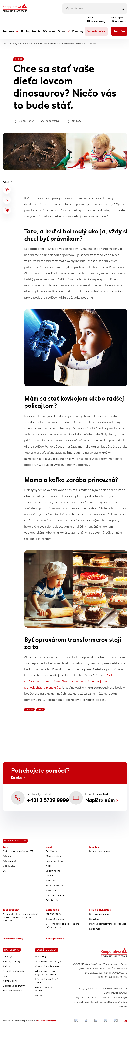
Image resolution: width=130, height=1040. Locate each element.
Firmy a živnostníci (100, 909)
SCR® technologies (46, 1020)
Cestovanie (52, 909)
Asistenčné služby (13, 938)
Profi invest (51, 851)
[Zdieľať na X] (7, 200)
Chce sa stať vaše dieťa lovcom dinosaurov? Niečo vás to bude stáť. (66, 43)
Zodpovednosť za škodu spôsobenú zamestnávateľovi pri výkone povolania (20, 917)
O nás (61, 31)
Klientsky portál (10, 981)
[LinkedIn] (96, 1021)
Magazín (17, 43)
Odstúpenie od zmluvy (14, 986)
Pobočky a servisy (11, 961)
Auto (5, 847)
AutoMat (7, 856)
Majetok (94, 847)
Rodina (28, 43)
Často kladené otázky (13, 971)
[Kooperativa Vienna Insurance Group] (15, 8)
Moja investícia (53, 856)
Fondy (6, 976)
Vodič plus (51, 890)
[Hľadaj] (122, 8)
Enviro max (94, 929)
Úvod (5, 43)
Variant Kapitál (53, 871)
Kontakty (77, 31)
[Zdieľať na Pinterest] (7, 210)
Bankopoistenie (30, 31)
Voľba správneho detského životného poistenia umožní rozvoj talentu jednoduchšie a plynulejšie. (69, 681)
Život (49, 847)
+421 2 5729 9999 (48, 800)
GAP (5, 871)
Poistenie (8, 31)
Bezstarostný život (55, 861)
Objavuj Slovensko (55, 919)
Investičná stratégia (12, 990)
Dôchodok (49, 31)
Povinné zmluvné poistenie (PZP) (18, 851)
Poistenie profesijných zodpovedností (107, 924)
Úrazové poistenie (55, 895)
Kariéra (6, 966)
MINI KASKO (9, 866)
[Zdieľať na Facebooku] (7, 189)
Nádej (49, 866)
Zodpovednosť (11, 909)
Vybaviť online (96, 31)
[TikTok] (116, 1021)
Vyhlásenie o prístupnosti (47, 966)
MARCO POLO (53, 914)
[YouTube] (106, 1021)
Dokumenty (40, 956)
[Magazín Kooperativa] (125, 1021)
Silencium (50, 880)
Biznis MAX (94, 919)
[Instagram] (86, 1021)
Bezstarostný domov (99, 851)
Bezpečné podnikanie (99, 914)
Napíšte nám (100, 800)
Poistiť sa (119, 31)
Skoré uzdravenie (54, 885)
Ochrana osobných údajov (48, 961)
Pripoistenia (52, 900)
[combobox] (94, 8)
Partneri (39, 995)
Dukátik (49, 875)
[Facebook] (76, 1021)
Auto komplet (9, 861)
